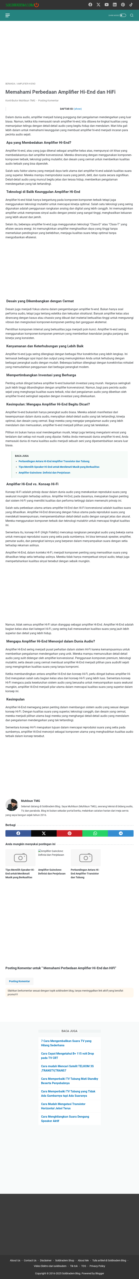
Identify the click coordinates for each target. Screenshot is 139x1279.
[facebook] (18, 833)
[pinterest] (69, 833)
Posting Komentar (48, 100)
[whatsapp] (95, 833)
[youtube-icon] (106, 5)
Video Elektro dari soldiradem (50, 1266)
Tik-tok (74, 1266)
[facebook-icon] (90, 5)
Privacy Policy (97, 1266)
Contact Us (30, 1260)
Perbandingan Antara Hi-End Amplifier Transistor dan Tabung (54, 461)
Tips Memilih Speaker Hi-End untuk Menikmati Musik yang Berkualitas (59, 466)
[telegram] (121, 833)
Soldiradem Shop (64, 1260)
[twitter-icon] (98, 5)
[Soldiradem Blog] (24, 5)
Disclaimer (46, 1260)
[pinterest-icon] (122, 5)
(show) (78, 108)
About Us (15, 1260)
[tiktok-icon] (131, 5)
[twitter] (44, 833)
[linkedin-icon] (114, 5)
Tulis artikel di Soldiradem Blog (109, 1260)
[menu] (9, 15)
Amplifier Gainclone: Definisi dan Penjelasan (44, 472)
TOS (83, 1266)
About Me (83, 1260)
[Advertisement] (69, 51)
